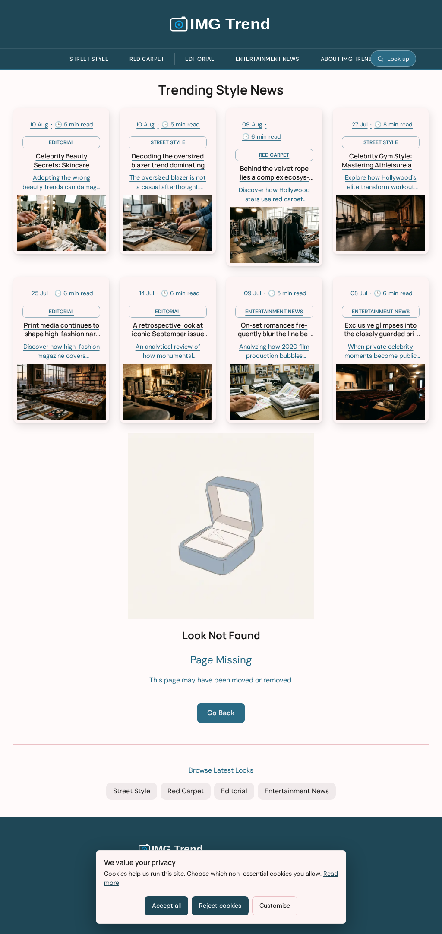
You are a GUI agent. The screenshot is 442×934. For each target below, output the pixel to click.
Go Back (221, 712)
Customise (274, 905)
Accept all (166, 905)
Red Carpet (146, 59)
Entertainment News (268, 59)
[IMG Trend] (221, 24)
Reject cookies (220, 905)
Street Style (88, 59)
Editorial (200, 59)
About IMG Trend (347, 59)
